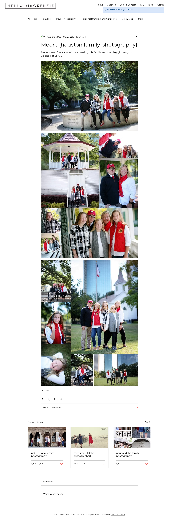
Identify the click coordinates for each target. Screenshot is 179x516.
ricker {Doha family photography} (42, 454)
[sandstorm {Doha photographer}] (90, 437)
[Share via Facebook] (42, 399)
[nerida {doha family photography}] (132, 437)
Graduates (127, 19)
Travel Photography (66, 19)
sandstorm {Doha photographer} (84, 454)
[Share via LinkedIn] (55, 399)
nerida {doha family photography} (127, 454)
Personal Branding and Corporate (99, 19)
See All (148, 422)
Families (46, 19)
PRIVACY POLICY (118, 515)
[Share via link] (61, 399)
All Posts (32, 19)
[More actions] (136, 36)
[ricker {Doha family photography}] (47, 437)
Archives (45, 390)
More (140, 19)
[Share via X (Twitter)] (48, 399)
